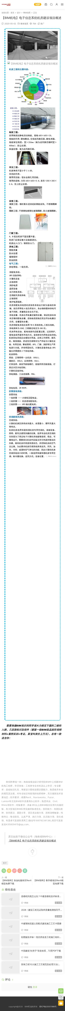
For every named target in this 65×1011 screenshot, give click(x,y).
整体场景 (24, 23)
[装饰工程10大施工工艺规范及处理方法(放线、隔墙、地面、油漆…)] (11, 967)
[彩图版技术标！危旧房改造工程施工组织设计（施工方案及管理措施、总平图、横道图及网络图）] (11, 940)
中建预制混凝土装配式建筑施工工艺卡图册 (41, 923)
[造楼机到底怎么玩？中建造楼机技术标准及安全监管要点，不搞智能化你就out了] (11, 899)
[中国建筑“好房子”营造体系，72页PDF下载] (11, 954)
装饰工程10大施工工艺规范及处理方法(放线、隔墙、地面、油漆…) (40, 964)
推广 (42, 23)
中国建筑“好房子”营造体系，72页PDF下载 (41, 950)
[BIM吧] (6, 4)
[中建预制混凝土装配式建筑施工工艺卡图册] (11, 927)
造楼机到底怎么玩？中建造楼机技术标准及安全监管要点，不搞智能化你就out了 (41, 896)
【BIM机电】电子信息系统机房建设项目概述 (32, 840)
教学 (5, 863)
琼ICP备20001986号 (48, 1006)
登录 (35, 987)
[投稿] (45, 4)
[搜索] (51, 4)
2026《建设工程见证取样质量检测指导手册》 (40, 910)
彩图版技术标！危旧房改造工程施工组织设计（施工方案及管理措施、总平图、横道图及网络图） (41, 937)
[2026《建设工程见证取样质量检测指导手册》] (11, 913)
